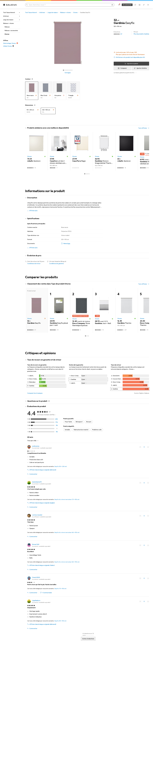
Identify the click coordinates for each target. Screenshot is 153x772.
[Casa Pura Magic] (81, 151)
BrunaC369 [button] (35, 544)
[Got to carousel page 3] (66, 70)
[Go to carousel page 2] (86, 173)
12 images (68, 73)
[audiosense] (39, 447)
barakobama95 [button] (37, 482)
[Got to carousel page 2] (64, 70)
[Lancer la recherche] (27, 5)
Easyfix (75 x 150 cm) (60, 588)
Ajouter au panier (132, 64)
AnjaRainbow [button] (36, 600)
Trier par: (30, 441)
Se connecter (127, 5)
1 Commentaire (47, 593)
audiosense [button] (35, 446)
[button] (131, 53)
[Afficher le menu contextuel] (136, 447)
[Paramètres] (119, 4)
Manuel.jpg (66, 243)
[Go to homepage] (9, 4)
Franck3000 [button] (36, 577)
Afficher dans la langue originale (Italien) (42, 565)
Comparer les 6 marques (35, 393)
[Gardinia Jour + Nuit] (104, 310)
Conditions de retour (33, 263)
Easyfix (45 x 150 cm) (60, 621)
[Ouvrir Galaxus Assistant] (135, 4)
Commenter (33, 474)
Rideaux (7, 27)
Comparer (123, 68)
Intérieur (6, 16)
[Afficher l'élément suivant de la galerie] (110, 42)
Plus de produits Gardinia (141, 33)
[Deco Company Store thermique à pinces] (81, 310)
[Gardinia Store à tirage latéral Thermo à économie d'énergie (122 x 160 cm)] (104, 151)
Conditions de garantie (56, 263)
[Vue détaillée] (46, 381)
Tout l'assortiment (9, 12)
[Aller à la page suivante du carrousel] (146, 151)
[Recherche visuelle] (112, 5)
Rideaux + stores (8, 23)
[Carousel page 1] (63, 70)
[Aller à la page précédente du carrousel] (28, 151)
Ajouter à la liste (142, 68)
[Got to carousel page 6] (70, 70)
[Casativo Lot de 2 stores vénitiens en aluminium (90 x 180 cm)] (59, 151)
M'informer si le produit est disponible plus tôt (130, 57)
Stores (7, 34)
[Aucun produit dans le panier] (148, 4)
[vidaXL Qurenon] (36, 151)
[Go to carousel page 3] (87, 173)
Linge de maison (8, 20)
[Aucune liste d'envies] (143, 4)
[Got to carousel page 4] (67, 70)
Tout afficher (142, 128)
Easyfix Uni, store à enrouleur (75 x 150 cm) (67, 499)
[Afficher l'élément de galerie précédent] (25, 42)
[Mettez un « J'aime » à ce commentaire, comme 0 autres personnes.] (140, 447)
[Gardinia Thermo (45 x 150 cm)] (126, 310)
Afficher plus (33, 211)
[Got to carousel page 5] (69, 70)
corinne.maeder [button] (37, 515)
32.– (116, 20)
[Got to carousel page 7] (71, 70)
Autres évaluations (88, 639)
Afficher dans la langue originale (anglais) (42, 503)
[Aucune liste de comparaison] (139, 4)
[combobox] (35, 441)
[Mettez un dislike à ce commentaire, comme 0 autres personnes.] (148, 447)
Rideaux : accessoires (11, 30)
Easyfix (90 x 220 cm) (61, 466)
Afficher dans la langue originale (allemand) (42, 470)
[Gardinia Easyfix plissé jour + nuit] (59, 310)
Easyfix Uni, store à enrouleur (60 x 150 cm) (67, 532)
